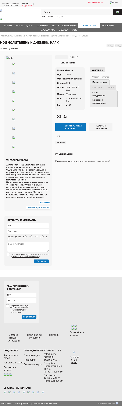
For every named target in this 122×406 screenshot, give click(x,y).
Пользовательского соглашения (25, 257)
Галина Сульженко (9, 48)
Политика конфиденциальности (45, 403)
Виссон (69, 70)
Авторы (51, 17)
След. (118, 45)
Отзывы (15, 4)
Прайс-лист (30, 360)
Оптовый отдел (32, 355)
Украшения (107, 25)
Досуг (29, 25)
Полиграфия (89, 25)
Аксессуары (48, 30)
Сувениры (42, 25)
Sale (74, 30)
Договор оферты (33, 364)
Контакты (25, 4)
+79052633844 (12, 5)
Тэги (43, 17)
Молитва (61, 142)
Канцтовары (69, 25)
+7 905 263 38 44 (53, 350)
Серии (60, 17)
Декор (55, 25)
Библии (8, 25)
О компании (4, 4)
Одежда (63, 30)
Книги (19, 25)
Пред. (110, 45)
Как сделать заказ (13, 362)
